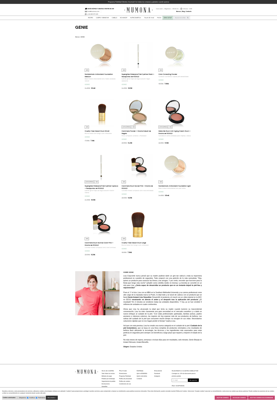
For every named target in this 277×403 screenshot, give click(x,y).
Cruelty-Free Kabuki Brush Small (97, 131)
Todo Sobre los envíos (108, 373)
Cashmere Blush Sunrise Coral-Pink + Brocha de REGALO (99, 244)
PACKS (159, 17)
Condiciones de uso (125, 384)
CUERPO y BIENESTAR (102, 17)
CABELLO (114, 17)
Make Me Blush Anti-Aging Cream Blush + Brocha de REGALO (174, 132)
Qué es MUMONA (142, 373)
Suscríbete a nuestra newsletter (185, 371)
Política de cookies (124, 381)
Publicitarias (41, 397)
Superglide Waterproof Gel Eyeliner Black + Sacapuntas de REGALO (138, 75)
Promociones (123, 373)
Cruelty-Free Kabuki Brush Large (134, 243)
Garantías (104, 386)
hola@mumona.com (93, 11)
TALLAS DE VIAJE (149, 17)
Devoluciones (106, 384)
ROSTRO (90, 17)
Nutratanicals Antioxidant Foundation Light (175, 186)
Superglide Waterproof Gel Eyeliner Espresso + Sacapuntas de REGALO (101, 187)
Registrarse (169, 9)
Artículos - (182, 9)
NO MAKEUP (123, 17)
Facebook (157, 373)
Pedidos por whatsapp (108, 378)
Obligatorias (22, 397)
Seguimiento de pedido (108, 381)
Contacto (188, 11)
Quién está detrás (142, 376)
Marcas (178, 11)
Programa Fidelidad (125, 376)
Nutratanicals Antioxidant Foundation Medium (99, 75)
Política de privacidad (125, 378)
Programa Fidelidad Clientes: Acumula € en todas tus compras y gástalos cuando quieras (138, 2)
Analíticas (32, 397)
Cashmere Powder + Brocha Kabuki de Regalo (136, 132)
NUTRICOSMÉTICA (135, 17)
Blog (183, 11)
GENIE (87, 84)
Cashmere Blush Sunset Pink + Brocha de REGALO (137, 187)
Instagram (157, 376)
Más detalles (51, 397)
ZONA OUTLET (168, 17)
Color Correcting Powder (168, 74)
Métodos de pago (107, 376)
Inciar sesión (160, 9)
